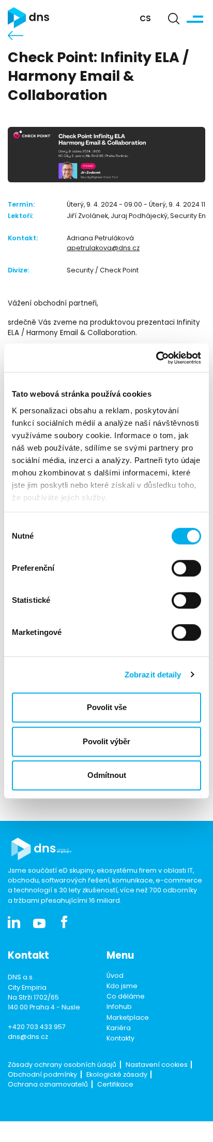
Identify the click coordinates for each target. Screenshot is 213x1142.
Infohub (119, 1007)
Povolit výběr (106, 741)
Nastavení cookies (157, 1065)
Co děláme (125, 997)
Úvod (115, 976)
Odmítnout (106, 775)
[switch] (186, 568)
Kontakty (120, 1039)
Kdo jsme (122, 986)
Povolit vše (107, 707)
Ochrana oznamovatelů (48, 1085)
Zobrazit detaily (153, 674)
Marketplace (127, 1018)
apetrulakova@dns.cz (103, 248)
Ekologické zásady (116, 1075)
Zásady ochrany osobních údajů (62, 1065)
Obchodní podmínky (42, 1075)
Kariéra (118, 1028)
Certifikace (115, 1085)
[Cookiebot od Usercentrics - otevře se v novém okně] (156, 358)
